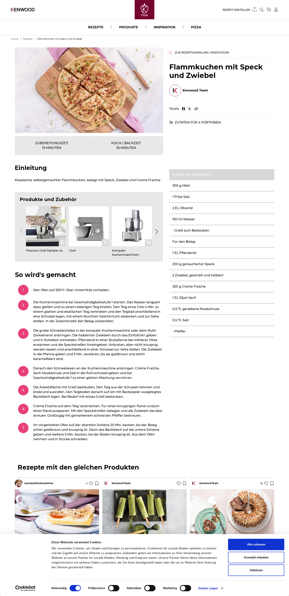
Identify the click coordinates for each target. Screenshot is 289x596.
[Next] (156, 231)
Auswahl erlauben (256, 557)
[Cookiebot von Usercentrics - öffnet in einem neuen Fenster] (25, 588)
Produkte (128, 27)
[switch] (113, 588)
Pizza (196, 27)
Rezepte (95, 27)
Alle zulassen (256, 544)
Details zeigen (208, 588)
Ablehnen (256, 570)
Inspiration (164, 27)
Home (14, 38)
